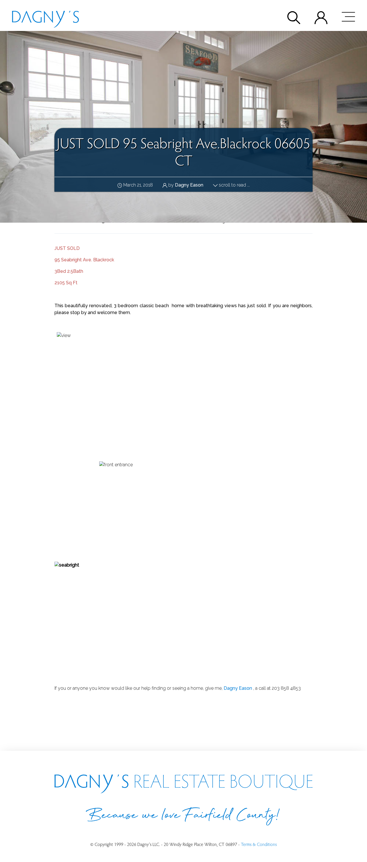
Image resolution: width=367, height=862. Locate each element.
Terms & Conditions (259, 844)
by (185, 185)
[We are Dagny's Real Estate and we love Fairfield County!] (45, 17)
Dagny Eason (238, 688)
